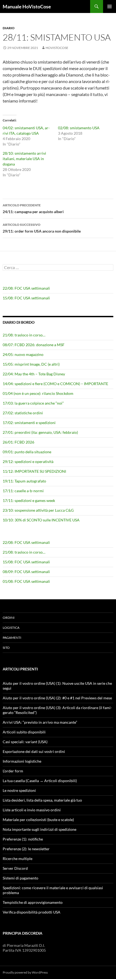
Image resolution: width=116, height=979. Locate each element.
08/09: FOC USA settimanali (26, 571)
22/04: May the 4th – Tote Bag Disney (34, 374)
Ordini (9, 618)
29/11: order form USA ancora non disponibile (42, 228)
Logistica (11, 628)
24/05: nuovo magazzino (23, 354)
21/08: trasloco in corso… (24, 335)
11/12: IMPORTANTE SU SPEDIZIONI (34, 471)
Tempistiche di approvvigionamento (33, 902)
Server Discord (15, 868)
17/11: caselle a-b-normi (23, 490)
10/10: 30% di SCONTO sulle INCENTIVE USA (41, 520)
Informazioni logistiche (22, 761)
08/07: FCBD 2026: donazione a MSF (33, 344)
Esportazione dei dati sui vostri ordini (34, 751)
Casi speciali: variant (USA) (25, 741)
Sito (6, 648)
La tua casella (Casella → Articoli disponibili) (40, 780)
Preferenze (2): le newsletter (26, 848)
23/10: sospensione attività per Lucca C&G (38, 510)
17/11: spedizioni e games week (29, 500)
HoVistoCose (57, 48)
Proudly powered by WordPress (25, 972)
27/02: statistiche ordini (23, 413)
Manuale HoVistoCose (27, 6)
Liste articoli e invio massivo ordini (32, 810)
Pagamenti (12, 638)
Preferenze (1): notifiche (23, 839)
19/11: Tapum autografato (24, 481)
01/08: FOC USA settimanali (26, 581)
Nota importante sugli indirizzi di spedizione (39, 829)
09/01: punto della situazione (27, 451)
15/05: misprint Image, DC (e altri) (31, 364)
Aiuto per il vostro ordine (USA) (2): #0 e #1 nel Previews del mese (57, 698)
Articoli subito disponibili (24, 732)
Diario (9, 28)
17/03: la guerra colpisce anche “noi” (33, 403)
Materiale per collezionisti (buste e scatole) (38, 819)
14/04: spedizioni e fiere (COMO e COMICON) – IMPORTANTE (55, 383)
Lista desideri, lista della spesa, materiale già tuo (42, 800)
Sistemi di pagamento (20, 878)
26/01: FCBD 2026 (18, 442)
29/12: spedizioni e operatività (28, 461)
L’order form (13, 771)
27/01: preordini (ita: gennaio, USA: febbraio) (40, 432)
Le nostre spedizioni (19, 790)
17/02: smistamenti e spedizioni (29, 422)
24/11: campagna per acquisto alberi (33, 208)
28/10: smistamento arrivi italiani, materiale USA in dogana (24, 158)
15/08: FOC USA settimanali (26, 298)
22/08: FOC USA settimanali (26, 288)
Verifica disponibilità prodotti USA (31, 912)
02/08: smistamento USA (79, 127)
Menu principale (109, 6)
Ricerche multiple (17, 858)
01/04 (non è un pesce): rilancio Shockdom (38, 393)
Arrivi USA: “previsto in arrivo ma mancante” (40, 722)
